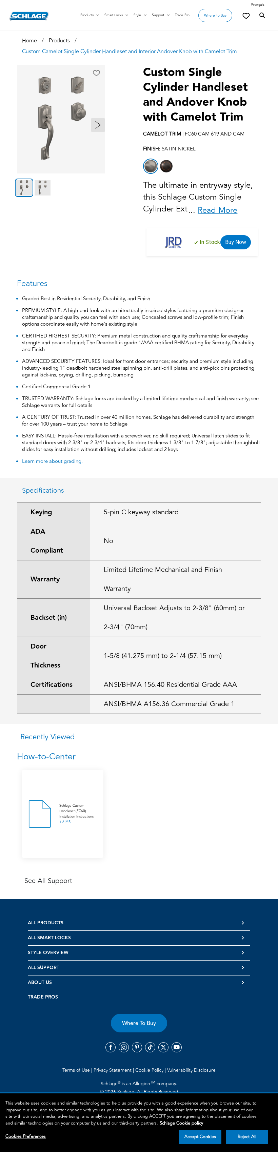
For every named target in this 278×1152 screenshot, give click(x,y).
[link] (246, 16)
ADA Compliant (47, 541)
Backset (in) (49, 617)
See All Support (48, 881)
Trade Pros (43, 997)
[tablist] (61, 188)
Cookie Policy (150, 1070)
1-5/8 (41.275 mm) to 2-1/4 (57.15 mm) (163, 656)
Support (158, 15)
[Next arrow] (98, 125)
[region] (139, 1122)
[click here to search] (262, 15)
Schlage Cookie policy (181, 1123)
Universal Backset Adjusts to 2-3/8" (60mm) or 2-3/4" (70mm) (174, 617)
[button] (96, 73)
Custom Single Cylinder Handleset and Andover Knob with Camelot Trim (195, 95)
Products (87, 15)
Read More (217, 210)
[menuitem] (77, 1070)
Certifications (52, 684)
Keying (41, 512)
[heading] (139, 757)
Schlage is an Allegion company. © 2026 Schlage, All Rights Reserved (139, 1087)
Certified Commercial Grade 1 (56, 387)
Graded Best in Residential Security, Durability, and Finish (86, 299)
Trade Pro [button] (182, 15)
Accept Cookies (200, 1136)
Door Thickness (45, 656)
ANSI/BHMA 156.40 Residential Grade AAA (170, 684)
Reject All (247, 1136)
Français (257, 4)
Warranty (45, 579)
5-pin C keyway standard (141, 512)
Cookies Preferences (25, 1136)
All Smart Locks (49, 938)
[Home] (29, 16)
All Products (45, 923)
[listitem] (150, 166)
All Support (43, 967)
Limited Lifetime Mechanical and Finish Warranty (163, 579)
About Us (40, 982)
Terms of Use (76, 1070)
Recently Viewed (47, 737)
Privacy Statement (113, 1070)
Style (137, 15)
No (108, 541)
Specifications (43, 490)
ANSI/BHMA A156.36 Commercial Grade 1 (169, 704)
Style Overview (48, 952)
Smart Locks (113, 15)
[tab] (24, 188)
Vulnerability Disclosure (191, 1070)
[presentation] (77, 814)
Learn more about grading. (52, 461)
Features (32, 283)
